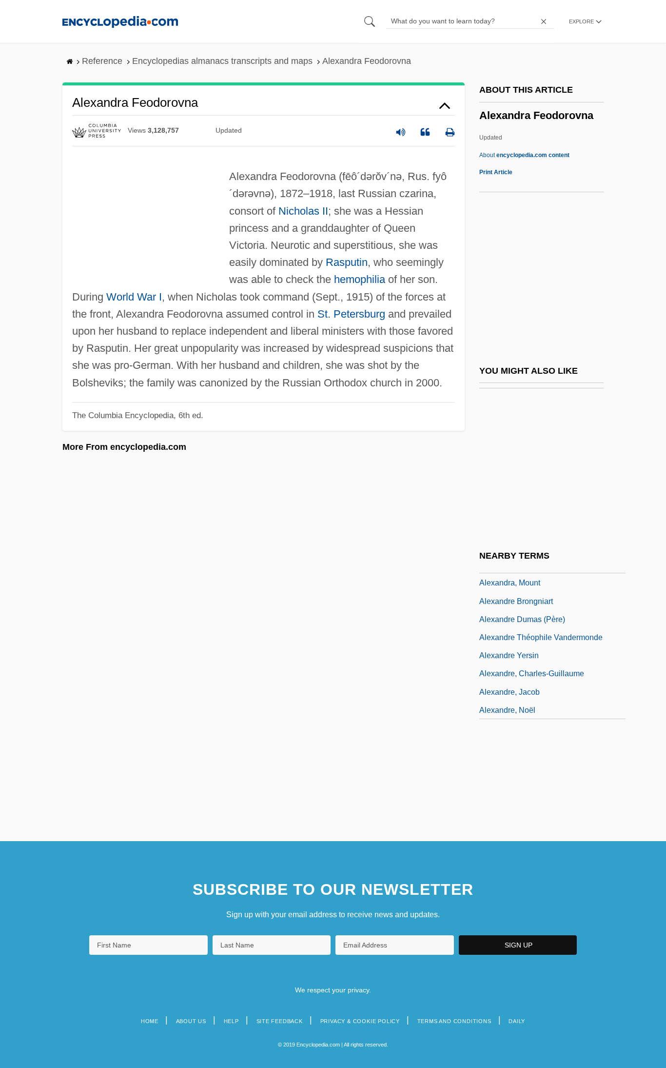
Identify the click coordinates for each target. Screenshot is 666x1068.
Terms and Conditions (454, 1021)
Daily (517, 1021)
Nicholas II (303, 211)
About (524, 155)
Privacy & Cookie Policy (360, 1021)
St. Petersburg (351, 314)
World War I (134, 297)
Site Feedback (279, 1021)
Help (231, 1021)
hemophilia (359, 279)
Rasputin (347, 262)
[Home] (120, 21)
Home (149, 1021)
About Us (191, 1021)
